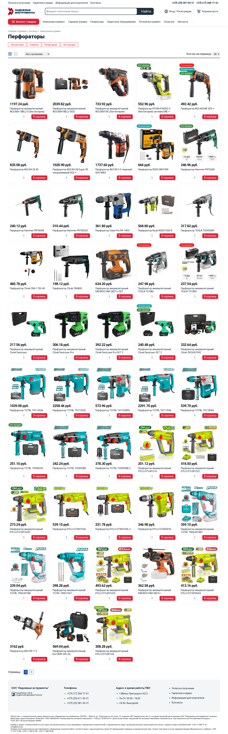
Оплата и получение (19, 3)
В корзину (39, 116)
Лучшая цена (17, 44)
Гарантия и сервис (43, 3)
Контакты (95, 3)
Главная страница (17, 31)
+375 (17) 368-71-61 (207, 3)
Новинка (34, 44)
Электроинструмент (54, 21)
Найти (146, 11)
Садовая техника (77, 21)
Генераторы (97, 21)
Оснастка (169, 21)
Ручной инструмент (150, 21)
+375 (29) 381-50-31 (183, 3)
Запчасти (183, 21)
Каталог (33, 31)
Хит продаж (69, 44)
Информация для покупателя (72, 3)
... (192, 21)
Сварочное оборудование (121, 21)
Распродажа (51, 44)
